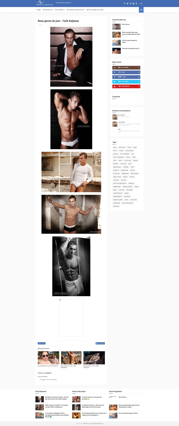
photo (129, 147)
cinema (126, 193)
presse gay (127, 196)
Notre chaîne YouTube (95, 10)
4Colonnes (121, 115)
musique (115, 154)
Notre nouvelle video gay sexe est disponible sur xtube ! (131, 34)
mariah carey (117, 186)
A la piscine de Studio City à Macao (48, 366)
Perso (115, 147)
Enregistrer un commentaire (48, 379)
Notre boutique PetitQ (75, 10)
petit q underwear (118, 157)
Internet (115, 163)
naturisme (129, 190)
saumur (135, 160)
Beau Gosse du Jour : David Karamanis (68, 366)
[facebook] (124, 3)
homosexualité (117, 196)
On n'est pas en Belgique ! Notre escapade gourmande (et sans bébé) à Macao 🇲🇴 (57, 415)
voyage (136, 186)
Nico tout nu (126, 24)
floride (121, 150)
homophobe (116, 203)
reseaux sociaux (127, 186)
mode (135, 147)
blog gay (123, 180)
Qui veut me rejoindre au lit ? (131, 48)
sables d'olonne (117, 199)
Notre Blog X (48, 10)
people (128, 157)
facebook (131, 183)
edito (129, 163)
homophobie (124, 170)
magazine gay (117, 167)
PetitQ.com (133, 199)
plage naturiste (117, 193)
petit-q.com (127, 160)
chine (133, 157)
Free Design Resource (97, 423)
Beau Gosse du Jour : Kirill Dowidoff (91, 366)
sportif (132, 170)
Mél (119, 129)
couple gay (116, 173)
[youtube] (134, 3)
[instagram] (131, 3)
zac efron (116, 180)
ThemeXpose (86, 423)
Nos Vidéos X (59, 10)
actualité (116, 170)
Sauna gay (116, 206)
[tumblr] (136, 3)
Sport (132, 167)
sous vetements (124, 154)
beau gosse (42, 343)
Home (38, 10)
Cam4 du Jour (117, 177)
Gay (133, 154)
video (114, 160)
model (120, 160)
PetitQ (115, 150)
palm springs (134, 173)
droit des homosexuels (119, 183)
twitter (132, 177)
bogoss (125, 177)
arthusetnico (129, 150)
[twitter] (127, 3)
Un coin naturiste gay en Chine (128, 413)
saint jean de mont (127, 203)
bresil (115, 190)
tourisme (125, 167)
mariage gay (125, 173)
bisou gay (121, 190)
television (123, 163)
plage (126, 199)
